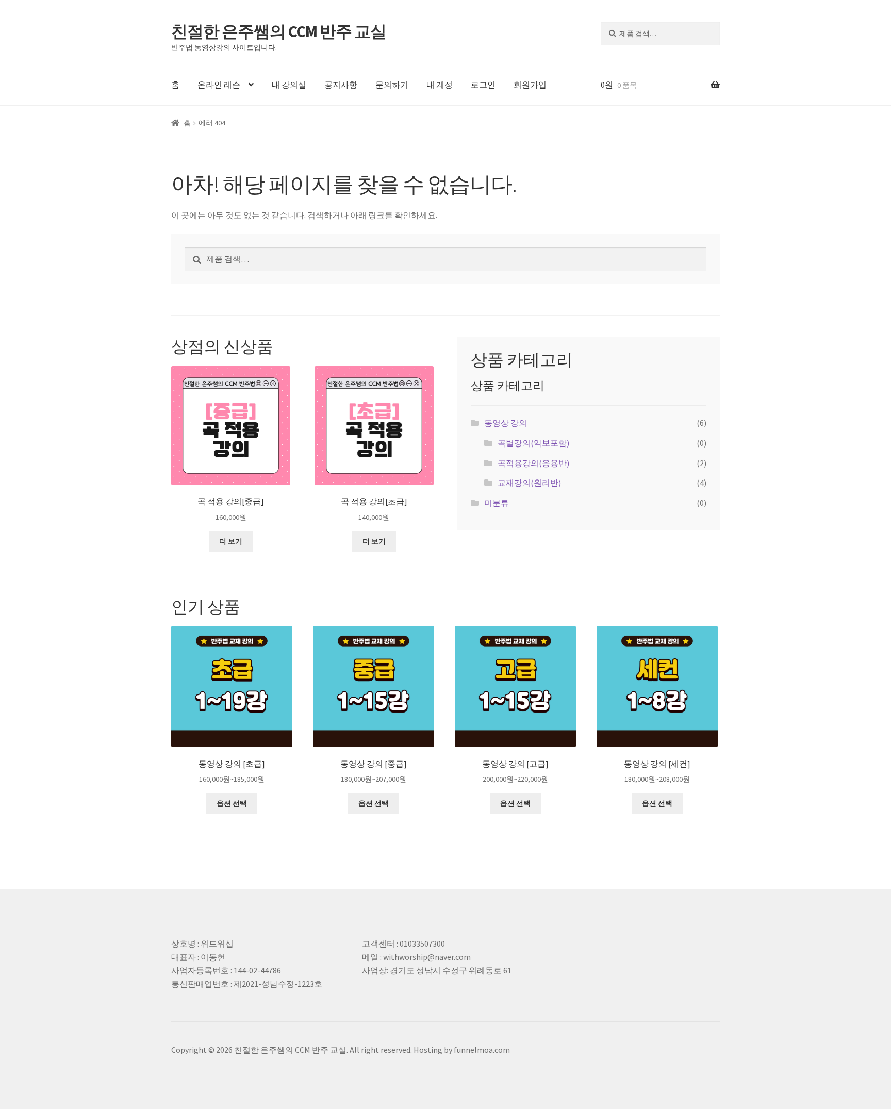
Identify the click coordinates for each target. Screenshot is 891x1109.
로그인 (483, 84)
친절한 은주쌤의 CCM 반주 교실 (278, 31)
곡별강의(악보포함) (533, 443)
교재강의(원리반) (529, 482)
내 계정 (439, 84)
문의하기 (391, 84)
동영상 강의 (505, 423)
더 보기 (230, 541)
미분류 (496, 503)
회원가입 (530, 84)
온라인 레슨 (218, 84)
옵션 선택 (232, 803)
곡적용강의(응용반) (533, 463)
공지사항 (340, 84)
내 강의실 (289, 84)
